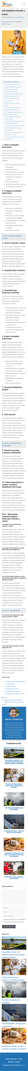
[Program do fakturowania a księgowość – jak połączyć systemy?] (14, 967)
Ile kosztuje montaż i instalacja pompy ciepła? (14, 877)
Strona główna (5, 21)
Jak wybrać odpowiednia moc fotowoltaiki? (14, 808)
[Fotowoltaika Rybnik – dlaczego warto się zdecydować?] (14, 1013)
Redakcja (17, 1061)
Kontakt (20, 1059)
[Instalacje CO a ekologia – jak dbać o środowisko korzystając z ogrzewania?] (14, 1036)
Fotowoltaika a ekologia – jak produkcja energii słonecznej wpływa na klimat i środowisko (14, 761)
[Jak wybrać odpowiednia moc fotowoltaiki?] (14, 989)
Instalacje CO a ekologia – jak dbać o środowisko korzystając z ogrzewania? (14, 854)
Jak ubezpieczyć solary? (12, 688)
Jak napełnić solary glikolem (13, 691)
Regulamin (11, 1061)
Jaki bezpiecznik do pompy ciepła (13, 700)
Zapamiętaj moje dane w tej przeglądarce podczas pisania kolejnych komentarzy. (15, 921)
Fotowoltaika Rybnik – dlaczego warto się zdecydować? (14, 831)
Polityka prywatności (11, 1059)
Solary (12, 21)
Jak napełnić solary (11, 686)
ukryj (21, 82)
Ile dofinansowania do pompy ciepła (15, 693)
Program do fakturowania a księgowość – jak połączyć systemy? (14, 785)
